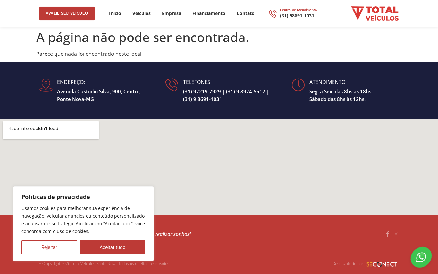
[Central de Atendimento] (273, 13)
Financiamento (208, 13)
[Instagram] (396, 234)
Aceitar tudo (112, 247)
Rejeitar (49, 247)
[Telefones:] (171, 84)
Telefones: (197, 82)
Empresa (171, 13)
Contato (246, 13)
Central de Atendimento (298, 10)
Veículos (141, 13)
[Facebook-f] (387, 234)
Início (115, 13)
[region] (83, 223)
